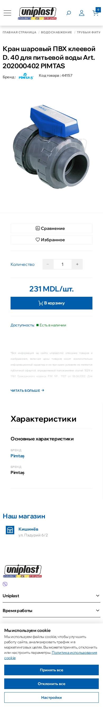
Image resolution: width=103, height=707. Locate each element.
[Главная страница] (37, 12)
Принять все (51, 670)
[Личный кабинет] (85, 13)
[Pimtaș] (26, 77)
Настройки (51, 697)
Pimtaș (18, 455)
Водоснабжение (56, 32)
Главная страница (19, 32)
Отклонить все (51, 683)
